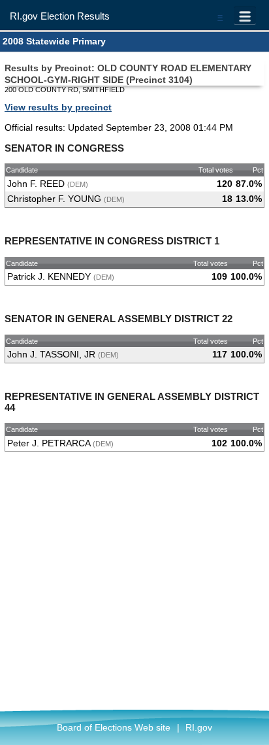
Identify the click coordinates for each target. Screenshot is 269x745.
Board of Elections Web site (113, 727)
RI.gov (198, 727)
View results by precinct (58, 107)
